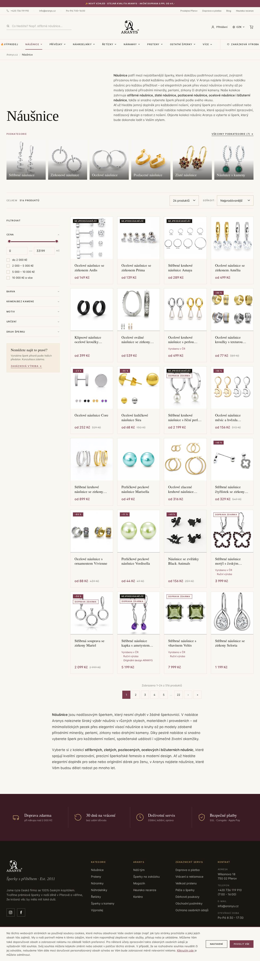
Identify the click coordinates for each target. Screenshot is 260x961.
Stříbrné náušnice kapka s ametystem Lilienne (135, 643)
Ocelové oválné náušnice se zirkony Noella (135, 339)
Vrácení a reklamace (189, 876)
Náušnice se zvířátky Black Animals (183, 561)
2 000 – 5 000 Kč (23, 265)
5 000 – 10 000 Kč (23, 271)
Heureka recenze (245, 10)
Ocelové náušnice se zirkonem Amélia (230, 267)
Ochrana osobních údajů (192, 910)
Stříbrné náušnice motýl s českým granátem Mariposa (229, 561)
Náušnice (32, 44)
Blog (228, 10)
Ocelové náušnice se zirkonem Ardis (89, 267)
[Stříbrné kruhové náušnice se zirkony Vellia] (91, 459)
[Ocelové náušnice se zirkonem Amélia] (232, 238)
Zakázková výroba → (26, 366)
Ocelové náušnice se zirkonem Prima (136, 267)
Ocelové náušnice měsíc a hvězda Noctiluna (228, 417)
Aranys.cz (12, 54)
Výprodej (97, 910)
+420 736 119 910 (20, 10)
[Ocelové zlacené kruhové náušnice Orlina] (185, 459)
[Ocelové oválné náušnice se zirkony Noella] (138, 309)
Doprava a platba (211, 10)
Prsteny (153, 44)
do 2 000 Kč (19, 259)
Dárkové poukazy (187, 896)
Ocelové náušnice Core (91, 415)
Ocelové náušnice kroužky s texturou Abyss (229, 339)
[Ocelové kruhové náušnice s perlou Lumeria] (185, 309)
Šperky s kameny (102, 903)
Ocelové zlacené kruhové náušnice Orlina (181, 489)
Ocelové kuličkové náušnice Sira (134, 417)
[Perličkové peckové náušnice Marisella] (138, 459)
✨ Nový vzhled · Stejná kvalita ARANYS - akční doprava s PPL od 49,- (130, 3)
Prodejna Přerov (188, 10)
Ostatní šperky (181, 44)
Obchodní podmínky (189, 903)
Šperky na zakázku (146, 876)
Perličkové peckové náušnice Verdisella (135, 561)
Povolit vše (241, 944)
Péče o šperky (185, 890)
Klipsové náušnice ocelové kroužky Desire (88, 339)
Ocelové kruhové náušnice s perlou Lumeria (181, 339)
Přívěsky (56, 44)
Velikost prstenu (186, 883)
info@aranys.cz (47, 10)
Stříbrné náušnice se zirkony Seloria (230, 643)
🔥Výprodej (9, 44)
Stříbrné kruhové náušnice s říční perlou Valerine (185, 417)
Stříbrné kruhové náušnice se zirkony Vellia (89, 489)
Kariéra (138, 896)
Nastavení (216, 944)
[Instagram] (10, 912)
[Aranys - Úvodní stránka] (130, 27)
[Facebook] (21, 912)
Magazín (139, 883)
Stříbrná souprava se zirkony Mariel (89, 643)
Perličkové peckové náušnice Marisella (135, 489)
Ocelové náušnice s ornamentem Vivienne (91, 561)
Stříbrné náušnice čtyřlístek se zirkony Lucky (230, 489)
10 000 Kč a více (22, 277)
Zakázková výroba (245, 44)
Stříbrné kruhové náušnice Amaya (180, 267)
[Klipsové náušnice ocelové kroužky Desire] (91, 309)
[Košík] (251, 27)
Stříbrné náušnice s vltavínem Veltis (182, 643)
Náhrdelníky (82, 44)
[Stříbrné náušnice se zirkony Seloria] (232, 613)
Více (206, 44)
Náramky (130, 44)
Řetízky (107, 44)
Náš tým (139, 870)
